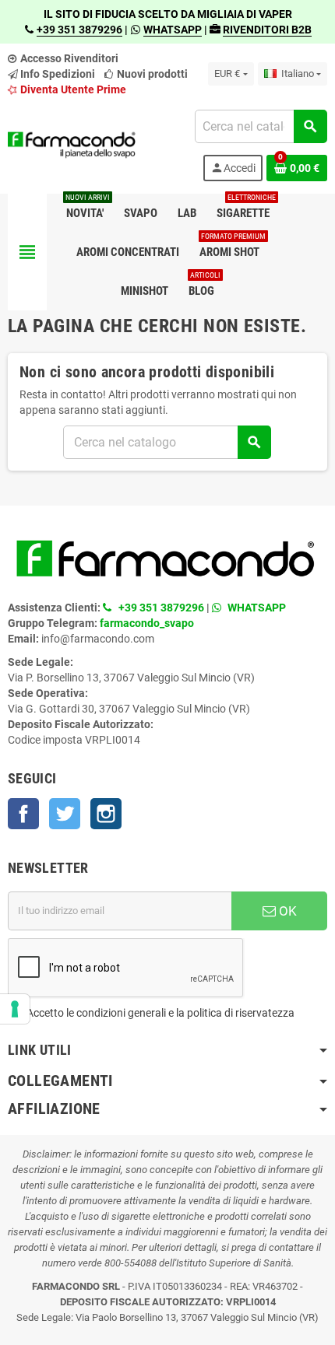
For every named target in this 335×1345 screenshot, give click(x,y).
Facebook (23, 813)
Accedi (233, 167)
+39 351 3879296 (79, 29)
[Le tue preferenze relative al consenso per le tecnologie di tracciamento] (15, 1009)
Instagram (106, 813)
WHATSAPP (172, 29)
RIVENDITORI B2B (267, 29)
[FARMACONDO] (72, 144)
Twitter (64, 813)
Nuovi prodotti (151, 74)
